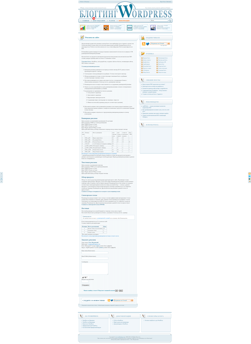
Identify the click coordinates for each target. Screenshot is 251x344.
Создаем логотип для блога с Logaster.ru (152, 94)
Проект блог (161, 64)
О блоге (82, 1)
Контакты (169, 1)
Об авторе (86, 1)
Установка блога (162, 70)
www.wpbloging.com (120, 337)
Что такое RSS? (164, 45)
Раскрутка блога (162, 66)
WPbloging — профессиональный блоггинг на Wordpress (124, 11)
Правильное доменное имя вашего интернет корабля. (156, 113)
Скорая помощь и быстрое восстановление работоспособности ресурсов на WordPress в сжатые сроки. (163, 27)
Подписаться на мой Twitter (112, 300)
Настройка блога (147, 66)
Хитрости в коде (162, 72)
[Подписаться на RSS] (249, 174)
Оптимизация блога (163, 58)
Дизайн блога (146, 62)
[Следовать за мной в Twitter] (249, 176)
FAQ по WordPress (118, 320)
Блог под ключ (99, 21)
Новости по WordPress (88, 324)
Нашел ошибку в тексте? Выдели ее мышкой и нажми (99, 290)
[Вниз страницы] (1, 181)
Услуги (112, 21)
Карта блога (163, 1)
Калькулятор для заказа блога (93, 18)
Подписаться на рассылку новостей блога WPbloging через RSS (143, 44)
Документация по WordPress (121, 324)
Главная (85, 21)
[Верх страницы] (1, 174)
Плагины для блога (162, 60)
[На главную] (1, 176)
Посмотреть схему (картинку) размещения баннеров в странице (99, 153)
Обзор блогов (146, 72)
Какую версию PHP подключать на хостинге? (154, 84)
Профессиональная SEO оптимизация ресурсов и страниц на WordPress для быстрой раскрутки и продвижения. (140, 27)
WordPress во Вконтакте (89, 320)
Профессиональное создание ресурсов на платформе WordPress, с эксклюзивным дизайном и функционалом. (115, 27)
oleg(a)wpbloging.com (94, 244)
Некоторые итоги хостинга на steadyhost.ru (153, 86)
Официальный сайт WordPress (90, 325)
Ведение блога (146, 58)
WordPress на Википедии (89, 322)
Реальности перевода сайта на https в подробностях (155, 88)
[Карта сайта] (1, 179)
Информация (124, 21)
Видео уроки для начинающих (121, 322)
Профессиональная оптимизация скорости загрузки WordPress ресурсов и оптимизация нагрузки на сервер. (93, 27)
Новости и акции (147, 68)
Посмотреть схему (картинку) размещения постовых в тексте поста (100, 236)
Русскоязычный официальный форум (92, 327)
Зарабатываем (146, 64)
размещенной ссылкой (103, 218)
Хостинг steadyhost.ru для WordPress (154, 320)
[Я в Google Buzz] (249, 179)
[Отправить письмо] (249, 181)
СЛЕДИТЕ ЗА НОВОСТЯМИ (94, 300)
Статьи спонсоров (162, 68)
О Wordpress (146, 70)
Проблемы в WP (162, 62)
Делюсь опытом (147, 60)
